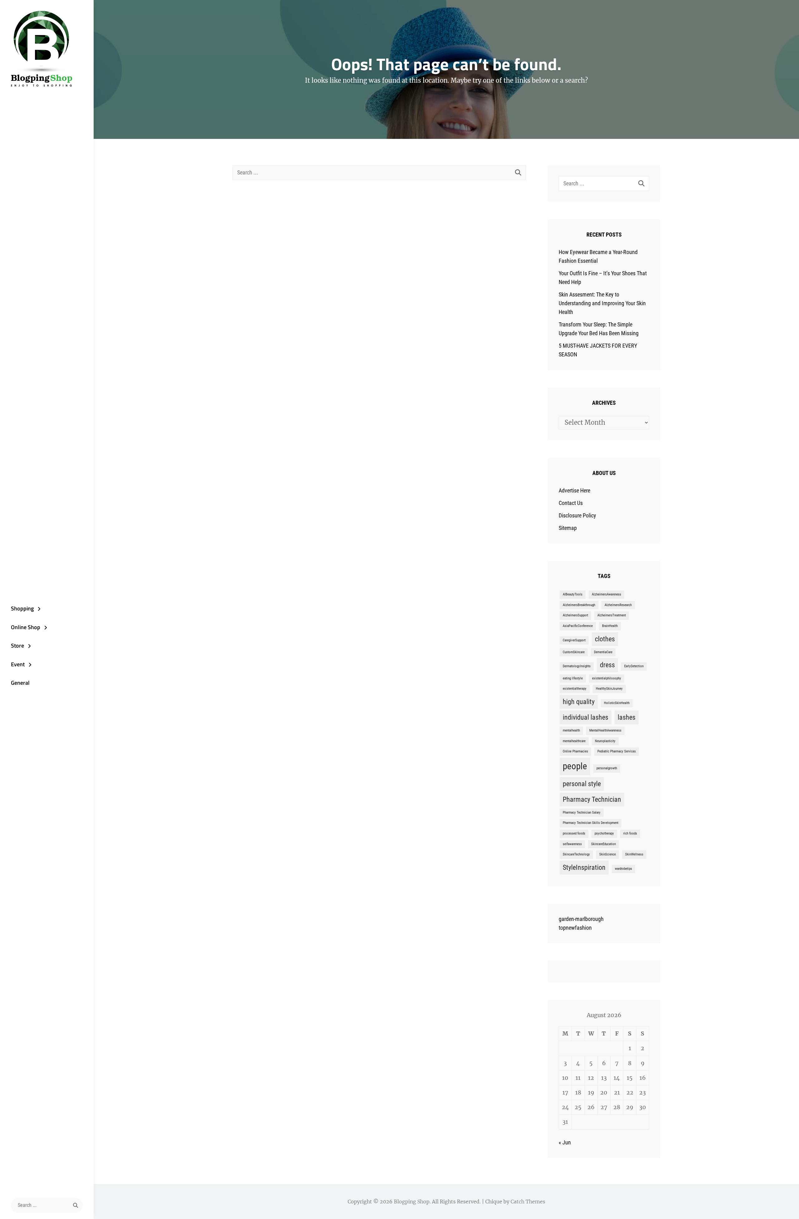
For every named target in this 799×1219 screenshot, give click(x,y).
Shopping (22, 608)
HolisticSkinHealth (617, 703)
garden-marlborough (581, 919)
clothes (605, 639)
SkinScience (607, 854)
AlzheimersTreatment (611, 615)
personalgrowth (606, 768)
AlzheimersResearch (618, 605)
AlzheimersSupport (575, 615)
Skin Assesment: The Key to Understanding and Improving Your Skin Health (602, 303)
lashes (626, 717)
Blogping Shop (411, 1201)
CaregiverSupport (574, 640)
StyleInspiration (584, 867)
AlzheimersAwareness (606, 594)
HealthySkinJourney (609, 689)
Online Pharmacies (575, 751)
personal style (582, 784)
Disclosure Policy (577, 515)
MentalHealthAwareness (605, 730)
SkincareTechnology (576, 854)
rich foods (630, 833)
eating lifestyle (573, 678)
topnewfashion (575, 927)
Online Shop (25, 627)
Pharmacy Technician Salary (581, 812)
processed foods (574, 833)
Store (17, 645)
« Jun (565, 1142)
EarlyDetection (634, 666)
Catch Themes (528, 1201)
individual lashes (585, 717)
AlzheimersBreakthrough (579, 605)
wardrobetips (623, 869)
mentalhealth (571, 730)
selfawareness (572, 844)
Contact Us (571, 503)
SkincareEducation (603, 844)
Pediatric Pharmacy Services (616, 751)
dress (607, 665)
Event (18, 664)
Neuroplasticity (605, 741)
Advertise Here (574, 490)
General (20, 682)
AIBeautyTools (572, 594)
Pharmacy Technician (592, 799)
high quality (579, 702)
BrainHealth (610, 626)
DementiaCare (603, 652)
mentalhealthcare (574, 741)
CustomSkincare (574, 652)
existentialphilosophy (606, 678)
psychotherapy (604, 833)
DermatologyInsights (577, 666)
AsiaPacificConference (578, 626)
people (575, 766)
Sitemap (568, 528)
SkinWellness (634, 854)
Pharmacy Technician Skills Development (590, 823)
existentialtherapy (574, 689)
